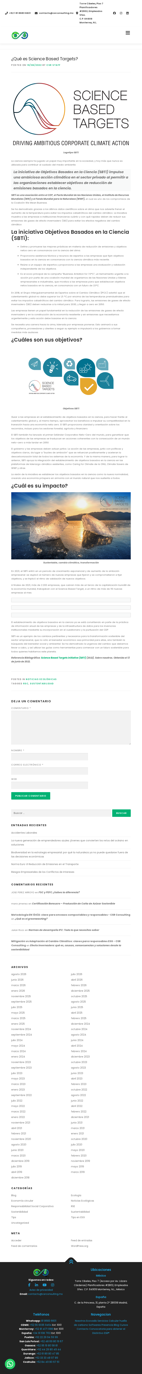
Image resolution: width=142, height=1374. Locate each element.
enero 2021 (77, 1133)
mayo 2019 (77, 1166)
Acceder (16, 1240)
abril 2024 (77, 1045)
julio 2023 (16, 1073)
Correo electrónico (27, 764)
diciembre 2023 (80, 1056)
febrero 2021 (18, 1133)
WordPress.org (79, 1246)
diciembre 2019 (20, 1161)
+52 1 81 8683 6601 (20, 13)
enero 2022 (18, 1117)
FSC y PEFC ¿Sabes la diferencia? (59, 892)
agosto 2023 (78, 1067)
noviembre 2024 (21, 1029)
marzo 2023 (18, 1084)
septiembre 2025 (21, 1001)
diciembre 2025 (80, 991)
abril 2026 (77, 979)
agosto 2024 (78, 1034)
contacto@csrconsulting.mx (56, 13)
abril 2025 (76, 1012)
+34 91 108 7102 (42, 1333)
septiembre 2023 (21, 1067)
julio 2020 (76, 1144)
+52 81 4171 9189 (44, 1329)
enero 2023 (18, 1089)
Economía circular (22, 1200)
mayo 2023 (18, 1078)
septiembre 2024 (21, 1034)
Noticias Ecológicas (41, 679)
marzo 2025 (18, 1018)
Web (14, 779)
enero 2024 (18, 1056)
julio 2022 (16, 1100)
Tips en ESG (78, 1217)
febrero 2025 (78, 1018)
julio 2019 (16, 1166)
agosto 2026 (18, 974)
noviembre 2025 (21, 996)
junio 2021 (76, 1122)
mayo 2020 (78, 1150)
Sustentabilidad (42, 683)
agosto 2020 (18, 1144)
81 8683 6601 (48, 1321)
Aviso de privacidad (41, 1290)
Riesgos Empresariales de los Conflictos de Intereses (42, 872)
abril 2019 (16, 1172)
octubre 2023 (79, 1062)
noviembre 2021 (20, 1122)
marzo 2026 (18, 985)
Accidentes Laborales (24, 832)
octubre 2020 (79, 1139)
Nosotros (80, 1321)
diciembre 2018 (20, 1177)
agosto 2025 (78, 1001)
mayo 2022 (18, 1106)
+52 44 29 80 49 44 (49, 1349)
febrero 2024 (79, 1051)
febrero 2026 (79, 985)
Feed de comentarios (24, 1246)
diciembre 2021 (80, 1117)
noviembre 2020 (21, 1139)
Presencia (107, 1325)
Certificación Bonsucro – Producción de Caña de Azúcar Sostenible (73, 903)
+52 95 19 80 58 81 (47, 1345)
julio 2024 (17, 1040)
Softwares (95, 1325)
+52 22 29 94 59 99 (46, 1337)
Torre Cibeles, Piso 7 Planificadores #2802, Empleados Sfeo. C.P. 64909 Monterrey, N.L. (91, 13)
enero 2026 (18, 991)
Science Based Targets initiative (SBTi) (63, 657)
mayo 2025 (18, 1012)
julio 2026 (76, 974)
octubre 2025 (79, 996)
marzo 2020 (18, 1155)
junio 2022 (77, 1100)
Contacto (82, 1329)
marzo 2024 (18, 1051)
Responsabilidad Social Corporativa (32, 1206)
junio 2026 (17, 979)
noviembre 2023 (21, 1062)
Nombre (17, 750)
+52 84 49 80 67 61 (47, 1362)
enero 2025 (18, 1024)
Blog (13, 1195)
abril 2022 (76, 1106)
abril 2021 (16, 1128)
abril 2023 (76, 1078)
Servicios (102, 1321)
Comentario (21, 708)
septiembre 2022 (21, 1095)
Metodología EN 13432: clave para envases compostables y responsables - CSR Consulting (70, 915)
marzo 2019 (78, 1172)
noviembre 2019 (80, 1161)
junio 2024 (77, 1040)
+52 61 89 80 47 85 (48, 1353)
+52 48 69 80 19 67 (51, 1341)
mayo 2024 (18, 1045)
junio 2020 (17, 1150)
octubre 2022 (79, 1089)
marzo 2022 (18, 1111)
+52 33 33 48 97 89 (46, 1357)
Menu (128, 33)
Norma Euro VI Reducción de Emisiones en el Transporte (45, 864)
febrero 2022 (78, 1111)
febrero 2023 (78, 1084)
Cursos (124, 1325)
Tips (13, 1217)
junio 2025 (77, 1007)
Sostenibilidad (19, 1212)
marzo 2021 (78, 1128)
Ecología (76, 1195)
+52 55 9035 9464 (41, 1325)
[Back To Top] (71, 1262)
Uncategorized (20, 1223)
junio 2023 (77, 1073)
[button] (10, 1364)
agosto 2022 (78, 1095)
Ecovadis (91, 1321)
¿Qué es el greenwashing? (31, 918)
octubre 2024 (79, 1029)
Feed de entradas (81, 1240)
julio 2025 (16, 1007)
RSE (73, 1206)
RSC (26, 683)
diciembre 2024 (80, 1024)
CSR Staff (53, 65)
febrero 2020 (79, 1155)
